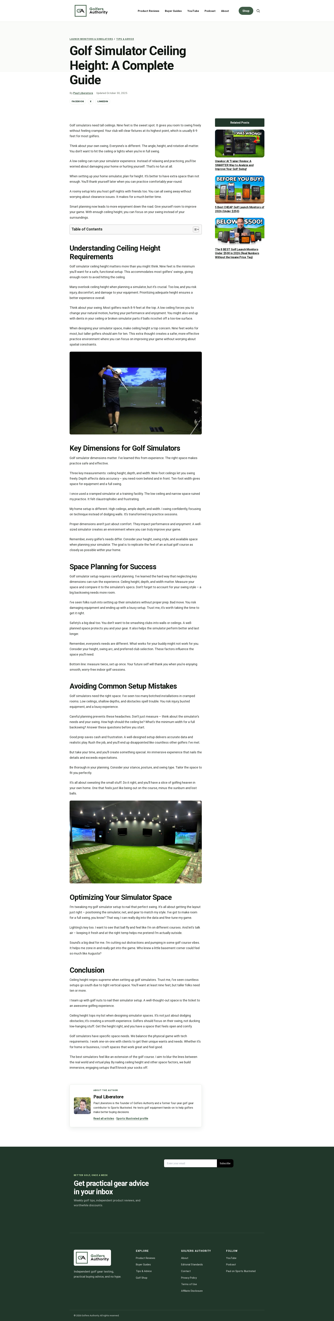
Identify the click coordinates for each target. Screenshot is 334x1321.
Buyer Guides (173, 11)
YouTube (193, 11)
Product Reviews (148, 11)
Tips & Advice (125, 39)
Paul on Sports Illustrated (241, 1271)
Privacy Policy (189, 1277)
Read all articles (103, 1118)
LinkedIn (102, 101)
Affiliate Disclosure (192, 1290)
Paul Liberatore (83, 93)
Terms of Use (189, 1284)
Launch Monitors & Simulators (91, 39)
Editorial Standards (192, 1264)
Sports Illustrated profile (132, 1118)
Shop (245, 11)
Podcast (210, 11)
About (225, 11)
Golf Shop (141, 1277)
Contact (186, 1271)
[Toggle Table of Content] (194, 229)
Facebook (78, 101)
